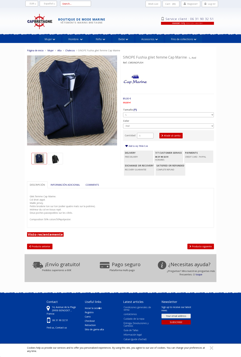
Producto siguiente (201, 246)
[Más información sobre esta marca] (135, 79)
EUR (32, 3)
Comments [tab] (92, 184)
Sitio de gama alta (94, 329)
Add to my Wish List (138, 146)
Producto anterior (40, 246)
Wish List (153, 3)
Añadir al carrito (172, 135)
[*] (135, 109)
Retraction (90, 325)
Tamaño (130, 109)
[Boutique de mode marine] (42, 21)
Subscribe (176, 322)
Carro (88, 316)
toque (199, 274)
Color (126, 120)
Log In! (211, 3)
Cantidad (130, 135)
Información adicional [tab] (65, 184)
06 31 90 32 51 (60, 320)
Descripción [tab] (37, 184)
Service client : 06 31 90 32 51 (190, 18)
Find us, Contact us (57, 327)
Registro (89, 312)
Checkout (90, 320)
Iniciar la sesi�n (93, 308)
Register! (192, 3)
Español (48, 3)
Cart (170, 3)
